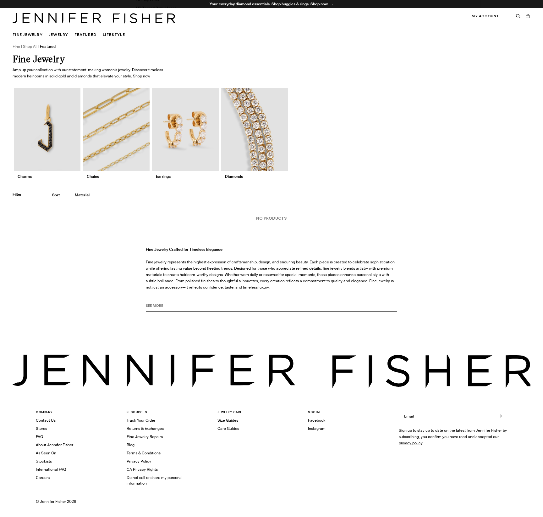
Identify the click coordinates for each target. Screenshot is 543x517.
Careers (43, 477)
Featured (85, 34)
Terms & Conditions (144, 453)
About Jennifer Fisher (54, 445)
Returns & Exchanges (145, 428)
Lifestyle (114, 34)
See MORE (154, 305)
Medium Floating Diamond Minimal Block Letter (177, 24)
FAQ (39, 437)
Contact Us (46, 420)
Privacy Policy (139, 461)
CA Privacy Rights (142, 469)
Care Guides (228, 428)
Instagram (317, 428)
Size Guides (227, 420)
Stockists (44, 461)
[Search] (518, 16)
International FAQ (51, 469)
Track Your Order (141, 420)
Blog (130, 445)
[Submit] (499, 416)
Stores (41, 428)
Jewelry (59, 34)
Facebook (316, 420)
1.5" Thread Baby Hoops (156, 8)
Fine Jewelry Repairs (145, 437)
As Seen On (46, 453)
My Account (485, 16)
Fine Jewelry (28, 34)
